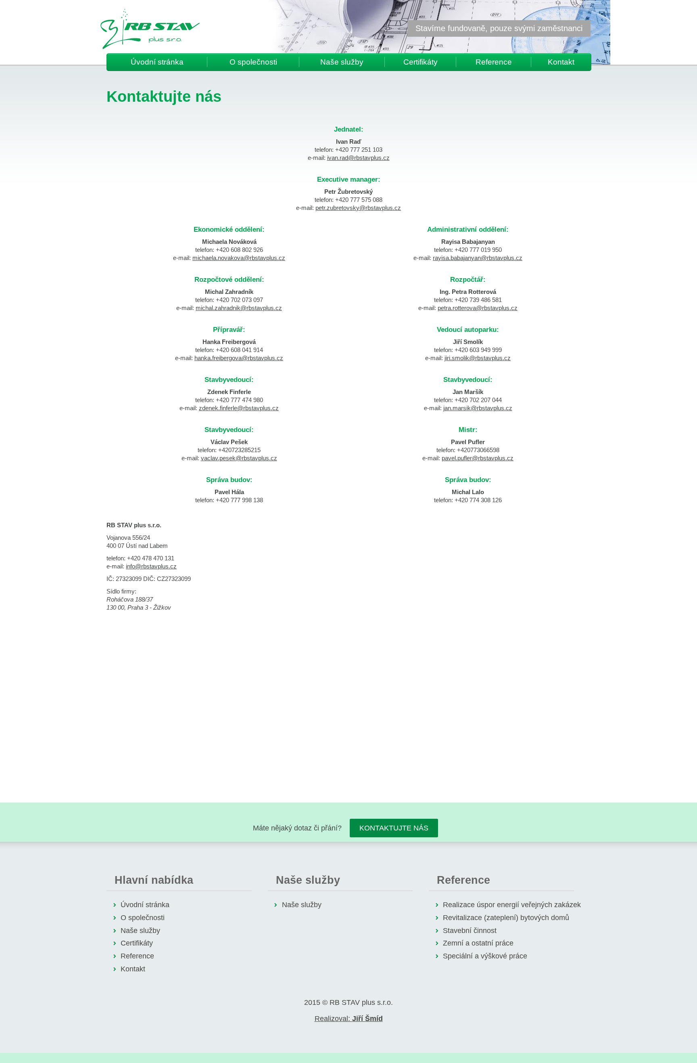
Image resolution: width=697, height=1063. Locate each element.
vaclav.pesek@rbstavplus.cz (239, 458)
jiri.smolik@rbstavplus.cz (477, 357)
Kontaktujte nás (393, 828)
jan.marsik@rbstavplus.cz (477, 408)
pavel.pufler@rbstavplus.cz (477, 458)
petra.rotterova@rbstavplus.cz (478, 307)
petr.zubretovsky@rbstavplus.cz (358, 207)
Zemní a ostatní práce (478, 943)
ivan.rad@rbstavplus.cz (358, 157)
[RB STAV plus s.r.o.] (150, 29)
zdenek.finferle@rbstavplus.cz (239, 408)
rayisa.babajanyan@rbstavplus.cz (477, 257)
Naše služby (341, 62)
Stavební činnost (470, 931)
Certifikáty (420, 62)
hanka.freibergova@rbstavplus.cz (238, 357)
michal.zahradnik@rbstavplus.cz (239, 307)
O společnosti (253, 62)
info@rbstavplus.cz (151, 566)
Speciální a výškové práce (485, 956)
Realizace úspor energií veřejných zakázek (512, 905)
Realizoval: (349, 1019)
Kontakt (561, 62)
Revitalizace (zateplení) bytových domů (506, 918)
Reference (494, 62)
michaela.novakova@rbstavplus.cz (238, 257)
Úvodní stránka (157, 62)
